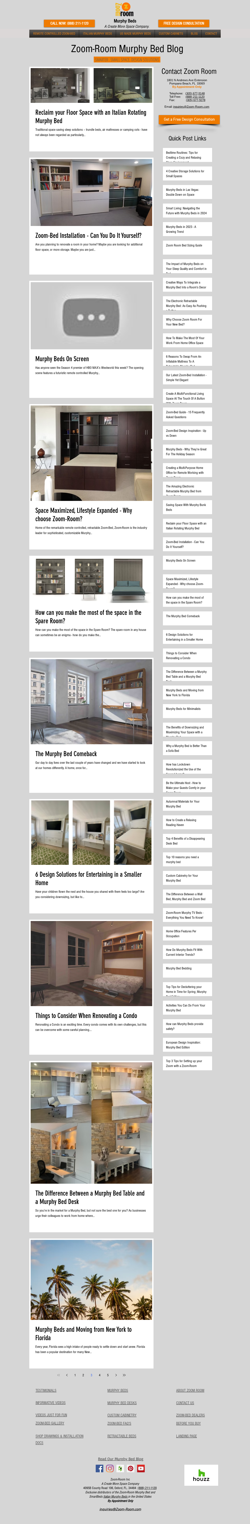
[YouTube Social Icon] (141, 1468)
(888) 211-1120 (147, 1488)
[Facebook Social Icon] (99, 1468)
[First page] (58, 1375)
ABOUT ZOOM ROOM (190, 1390)
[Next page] (116, 1375)
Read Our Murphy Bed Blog (120, 1458)
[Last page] (124, 1375)
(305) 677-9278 (195, 100)
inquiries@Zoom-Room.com (191, 106)
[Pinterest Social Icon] (130, 1468)
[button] (54, 34)
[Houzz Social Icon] (120, 1468)
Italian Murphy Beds (115, 1497)
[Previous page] (66, 1375)
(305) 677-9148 (195, 93)
